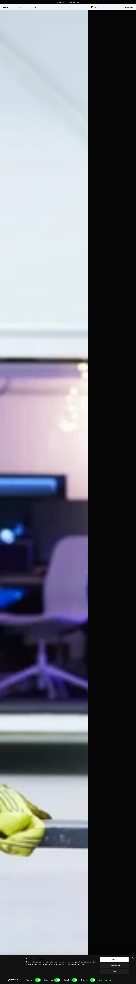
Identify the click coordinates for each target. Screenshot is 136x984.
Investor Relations (73, 2)
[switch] (57, 980)
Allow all (114, 959)
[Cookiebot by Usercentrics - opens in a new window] (13, 980)
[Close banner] (133, 958)
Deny (114, 971)
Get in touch (129, 7)
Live (19, 7)
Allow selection (114, 965)
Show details (103, 980)
